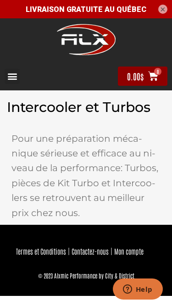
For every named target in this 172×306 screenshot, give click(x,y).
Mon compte (129, 251)
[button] (12, 76)
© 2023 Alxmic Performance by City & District (86, 275)
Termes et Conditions (41, 251)
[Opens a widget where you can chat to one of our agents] (137, 289)
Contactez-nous (90, 251)
